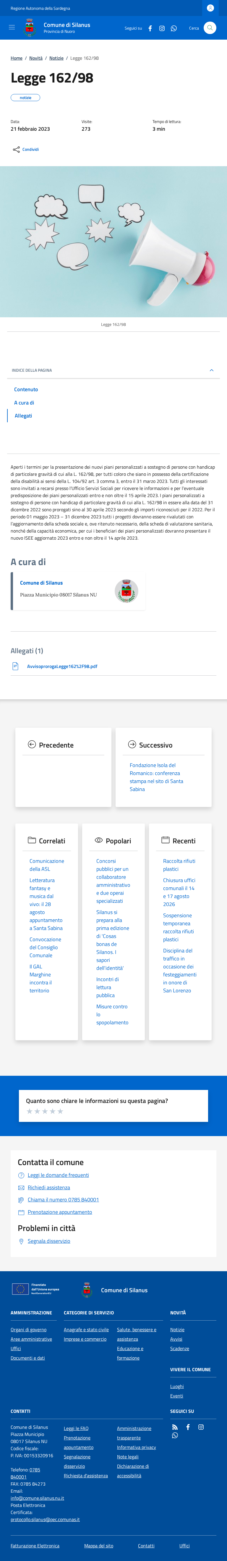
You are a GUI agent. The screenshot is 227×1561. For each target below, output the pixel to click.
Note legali (128, 1456)
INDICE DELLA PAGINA (32, 370)
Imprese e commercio (85, 1338)
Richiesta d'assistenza (86, 1475)
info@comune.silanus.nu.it (37, 1498)
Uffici (16, 1348)
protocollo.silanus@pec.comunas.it (45, 1519)
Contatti (146, 1545)
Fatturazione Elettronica (35, 1545)
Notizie (56, 58)
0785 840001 (25, 1473)
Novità (36, 58)
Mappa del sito (98, 1545)
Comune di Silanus (41, 583)
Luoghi (177, 1386)
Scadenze (179, 1348)
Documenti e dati (28, 1357)
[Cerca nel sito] (210, 28)
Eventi (176, 1395)
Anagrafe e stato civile (86, 1329)
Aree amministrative (31, 1338)
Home (16, 58)
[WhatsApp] (171, 28)
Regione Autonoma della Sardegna (40, 8)
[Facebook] (148, 28)
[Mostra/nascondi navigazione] (11, 27)
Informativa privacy (136, 1447)
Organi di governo (28, 1329)
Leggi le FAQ (76, 1428)
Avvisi (176, 1338)
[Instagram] (160, 28)
